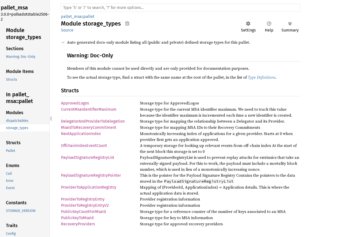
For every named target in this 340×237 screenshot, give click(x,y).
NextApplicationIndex (81, 133)
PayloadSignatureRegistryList (87, 157)
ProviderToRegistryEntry (83, 199)
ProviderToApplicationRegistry (88, 187)
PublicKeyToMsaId (77, 217)
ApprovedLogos (75, 103)
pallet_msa (71, 16)
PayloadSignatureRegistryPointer (91, 175)
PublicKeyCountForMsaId (83, 211)
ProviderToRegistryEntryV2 (85, 205)
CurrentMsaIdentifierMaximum (88, 109)
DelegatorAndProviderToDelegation (93, 121)
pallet (88, 16)
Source (67, 30)
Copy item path (127, 23)
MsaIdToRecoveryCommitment (88, 127)
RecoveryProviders (78, 224)
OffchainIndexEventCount (84, 145)
